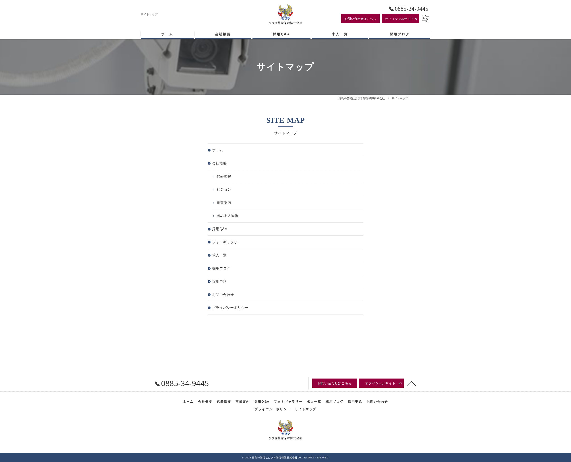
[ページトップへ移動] (411, 383)
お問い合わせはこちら (360, 19)
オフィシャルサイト (399, 19)
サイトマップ (305, 409)
